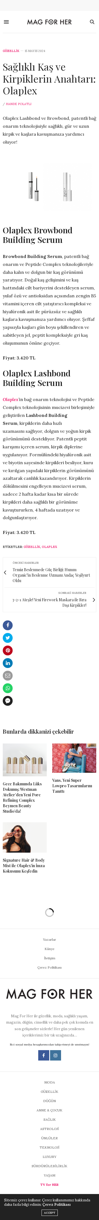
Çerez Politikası (49, 967)
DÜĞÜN (49, 1101)
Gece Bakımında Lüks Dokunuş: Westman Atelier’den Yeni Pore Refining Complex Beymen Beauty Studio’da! (22, 797)
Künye (49, 949)
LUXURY (49, 1157)
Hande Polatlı (18, 104)
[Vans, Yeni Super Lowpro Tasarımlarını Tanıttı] (74, 758)
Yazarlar (49, 939)
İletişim (49, 958)
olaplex (49, 547)
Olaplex (10, 399)
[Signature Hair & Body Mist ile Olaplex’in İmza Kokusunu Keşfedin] (25, 837)
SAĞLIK (49, 1119)
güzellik (32, 547)
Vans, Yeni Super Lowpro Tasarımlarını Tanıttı (72, 786)
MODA (49, 1082)
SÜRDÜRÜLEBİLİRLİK (49, 1166)
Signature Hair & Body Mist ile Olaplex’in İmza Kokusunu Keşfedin (24, 866)
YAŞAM (49, 1175)
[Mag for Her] (49, 22)
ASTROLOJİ (49, 1129)
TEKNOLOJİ (49, 1147)
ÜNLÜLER (49, 1138)
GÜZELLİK (11, 51)
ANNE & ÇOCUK (49, 1110)
